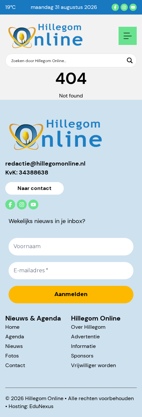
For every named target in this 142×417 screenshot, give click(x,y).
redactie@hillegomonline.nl (45, 164)
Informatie (83, 346)
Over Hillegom (88, 326)
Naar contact (35, 188)
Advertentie (85, 336)
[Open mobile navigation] (128, 36)
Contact (15, 365)
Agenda (14, 336)
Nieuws (14, 346)
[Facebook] (115, 7)
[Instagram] (124, 7)
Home (12, 326)
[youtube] (133, 7)
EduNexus (41, 406)
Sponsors (82, 355)
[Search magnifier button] (129, 60)
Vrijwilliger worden (93, 365)
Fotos (12, 355)
